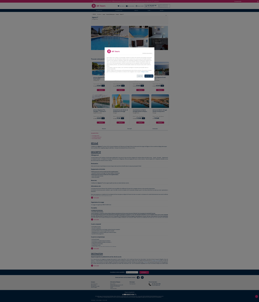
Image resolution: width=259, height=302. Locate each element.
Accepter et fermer (149, 76)
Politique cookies (144, 71)
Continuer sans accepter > (147, 53)
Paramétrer (139, 76)
